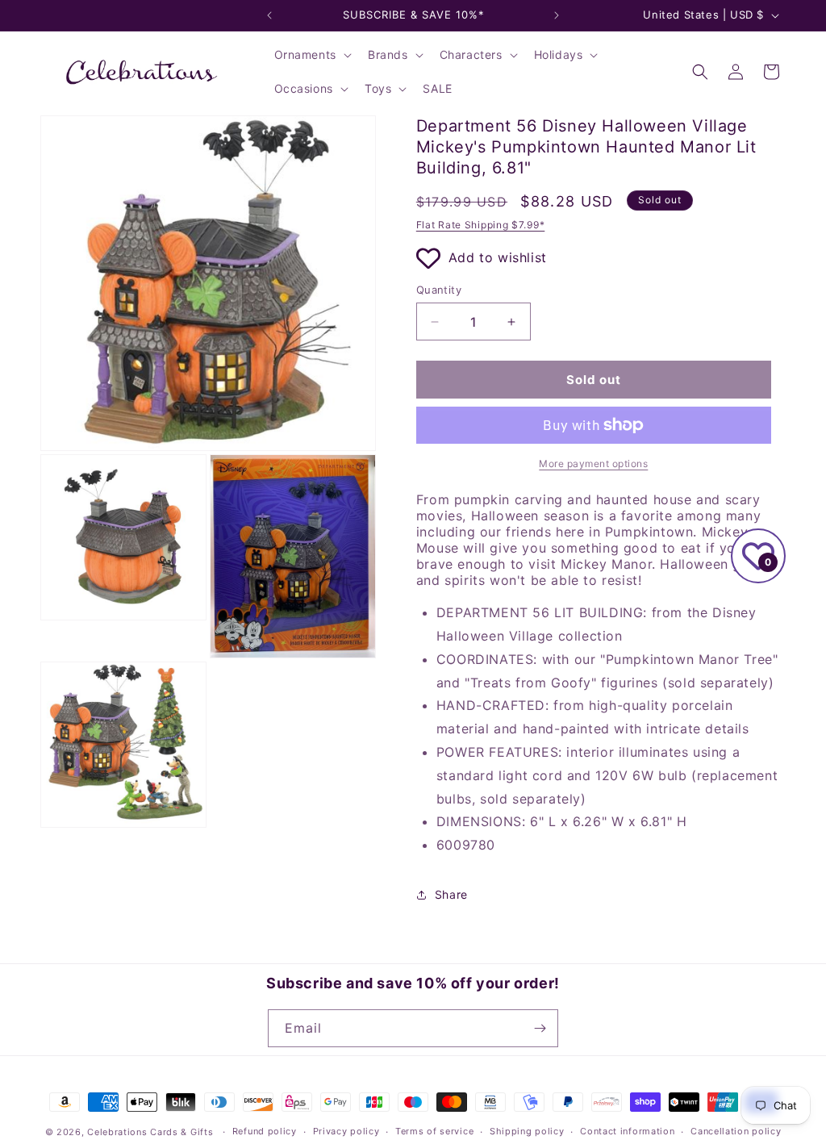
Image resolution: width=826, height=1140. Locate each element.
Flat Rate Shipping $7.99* (480, 225)
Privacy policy (346, 1131)
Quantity (438, 289)
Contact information (627, 1131)
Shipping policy (527, 1131)
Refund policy (264, 1131)
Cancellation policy (735, 1131)
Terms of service (434, 1131)
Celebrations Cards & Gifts (150, 1132)
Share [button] (451, 894)
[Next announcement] (556, 15)
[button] (311, 55)
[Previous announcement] (269, 15)
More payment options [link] (593, 463)
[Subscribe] (539, 1028)
